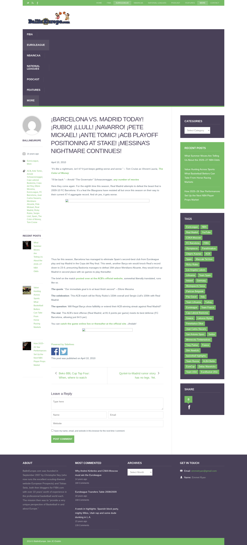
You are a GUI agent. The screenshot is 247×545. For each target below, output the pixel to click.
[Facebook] (37, 3)
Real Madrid (192, 232)
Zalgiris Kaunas (193, 254)
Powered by (62, 344)
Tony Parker (192, 345)
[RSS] (32, 3)
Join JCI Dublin (54, 541)
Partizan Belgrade (194, 291)
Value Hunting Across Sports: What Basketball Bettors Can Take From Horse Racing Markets (38, 307)
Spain (34, 216)
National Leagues (157, 3)
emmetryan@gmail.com (204, 470)
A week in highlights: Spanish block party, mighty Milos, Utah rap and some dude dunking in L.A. (97, 512)
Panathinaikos (209, 248)
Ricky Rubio (192, 264)
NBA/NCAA (138, 3)
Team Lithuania (193, 302)
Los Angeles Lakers (195, 270)
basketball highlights (196, 356)
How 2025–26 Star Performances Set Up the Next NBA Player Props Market (40, 354)
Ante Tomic (37, 171)
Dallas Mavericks (207, 366)
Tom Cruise (32, 222)
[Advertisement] (136, 67)
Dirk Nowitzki (192, 350)
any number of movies (126, 179)
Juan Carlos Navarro (196, 329)
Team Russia (192, 361)
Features (190, 3)
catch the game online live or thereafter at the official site (93, 323)
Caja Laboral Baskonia (197, 313)
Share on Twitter (64, 351)
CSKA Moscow (193, 237)
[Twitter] (28, 3)
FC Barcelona (192, 243)
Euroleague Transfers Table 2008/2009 (96, 491)
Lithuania (190, 275)
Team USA (191, 372)
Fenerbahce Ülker (194, 323)
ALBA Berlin (209, 361)
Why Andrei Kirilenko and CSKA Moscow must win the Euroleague (96, 472)
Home (99, 3)
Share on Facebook (55, 351)
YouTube (206, 232)
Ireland (189, 280)
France (205, 345)
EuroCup (190, 366)
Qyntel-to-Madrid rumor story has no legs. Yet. (137, 375)
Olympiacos (192, 248)
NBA (204, 227)
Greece (189, 318)
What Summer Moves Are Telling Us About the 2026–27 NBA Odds (38, 256)
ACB (29, 171)
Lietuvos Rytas (204, 318)
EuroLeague (122, 3)
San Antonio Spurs (195, 334)
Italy (203, 296)
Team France (207, 307)
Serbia (212, 334)
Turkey (208, 302)
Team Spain (205, 275)
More (202, 3)
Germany (201, 280)
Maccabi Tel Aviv (204, 259)
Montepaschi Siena (195, 286)
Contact (214, 3)
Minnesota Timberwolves (198, 339)
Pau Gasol (191, 296)
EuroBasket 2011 (209, 372)
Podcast (175, 3)
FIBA (109, 3)
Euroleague (191, 307)
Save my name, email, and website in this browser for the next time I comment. (89, 431)
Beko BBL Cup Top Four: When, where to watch (74, 375)
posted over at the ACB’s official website (99, 278)
